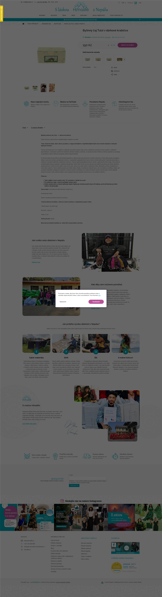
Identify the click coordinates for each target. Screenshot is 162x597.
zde (99, 295)
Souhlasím (96, 302)
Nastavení (63, 302)
